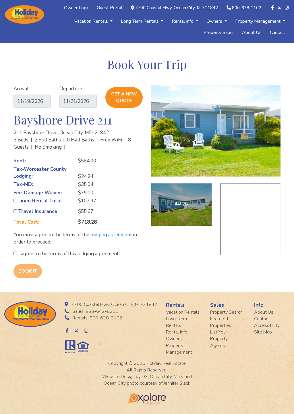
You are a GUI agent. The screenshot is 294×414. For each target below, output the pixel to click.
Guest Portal (109, 8)
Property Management (258, 21)
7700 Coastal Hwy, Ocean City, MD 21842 (176, 8)
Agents (217, 345)
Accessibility (267, 325)
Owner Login (77, 8)
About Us (252, 32)
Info (259, 305)
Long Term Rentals (140, 21)
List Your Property (219, 335)
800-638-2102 (246, 8)
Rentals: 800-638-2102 (97, 318)
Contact (277, 32)
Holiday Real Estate (166, 363)
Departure (70, 88)
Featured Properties (220, 322)
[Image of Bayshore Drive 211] (216, 131)
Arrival (20, 88)
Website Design (118, 376)
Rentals (175, 305)
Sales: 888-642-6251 (95, 311)
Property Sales (219, 32)
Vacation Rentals (91, 21)
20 (184, 204)
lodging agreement (111, 234)
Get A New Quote (124, 97)
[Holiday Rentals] (24, 14)
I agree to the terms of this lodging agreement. (68, 253)
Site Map (263, 332)
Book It (27, 271)
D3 (145, 376)
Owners (214, 21)
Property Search (226, 312)
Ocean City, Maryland (171, 376)
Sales (217, 305)
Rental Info (183, 21)
